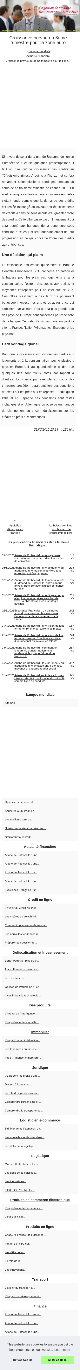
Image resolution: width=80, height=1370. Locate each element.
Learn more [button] (62, 1349)
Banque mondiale (39, 51)
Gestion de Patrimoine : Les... (23, 986)
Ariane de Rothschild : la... (21, 872)
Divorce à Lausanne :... (19, 1084)
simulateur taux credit (18, 836)
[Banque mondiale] (40, 16)
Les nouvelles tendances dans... (24, 1137)
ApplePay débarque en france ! (15, 529)
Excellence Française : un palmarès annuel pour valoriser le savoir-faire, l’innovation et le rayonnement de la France (36, 615)
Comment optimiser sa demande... (26, 925)
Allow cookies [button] (57, 1359)
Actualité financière (38, 55)
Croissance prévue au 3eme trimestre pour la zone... (38, 60)
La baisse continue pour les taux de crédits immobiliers (60, 529)
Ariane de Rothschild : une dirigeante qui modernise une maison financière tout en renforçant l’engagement (39, 570)
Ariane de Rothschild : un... (21, 1323)
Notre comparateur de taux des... (25, 828)
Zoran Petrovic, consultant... (22, 969)
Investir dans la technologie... (23, 995)
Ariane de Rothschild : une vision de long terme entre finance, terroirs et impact (39, 627)
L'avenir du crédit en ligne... (22, 907)
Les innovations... (15, 1181)
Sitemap (10, 702)
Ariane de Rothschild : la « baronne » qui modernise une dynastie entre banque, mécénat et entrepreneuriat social (39, 665)
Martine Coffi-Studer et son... (22, 1164)
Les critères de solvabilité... (21, 916)
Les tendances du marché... (22, 1049)
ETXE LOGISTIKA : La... (20, 1190)
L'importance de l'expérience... (24, 1208)
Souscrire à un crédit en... (21, 810)
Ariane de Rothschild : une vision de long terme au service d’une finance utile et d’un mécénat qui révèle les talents (39, 638)
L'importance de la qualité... (22, 1022)
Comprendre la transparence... (24, 1110)
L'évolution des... (15, 1216)
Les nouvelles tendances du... (23, 933)
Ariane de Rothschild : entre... (23, 1314)
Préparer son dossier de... (21, 942)
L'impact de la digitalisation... (22, 1040)
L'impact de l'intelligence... (21, 1013)
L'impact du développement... (23, 1296)
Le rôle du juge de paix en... (22, 1093)
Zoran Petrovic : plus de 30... (22, 960)
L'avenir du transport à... (20, 1287)
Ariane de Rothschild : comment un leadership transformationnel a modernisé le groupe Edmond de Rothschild (35, 652)
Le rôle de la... (14, 1260)
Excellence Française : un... (22, 889)
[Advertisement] (40, 105)
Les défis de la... (15, 1252)
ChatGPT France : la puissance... (25, 1234)
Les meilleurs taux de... (19, 819)
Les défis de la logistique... (21, 1146)
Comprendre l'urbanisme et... (23, 1101)
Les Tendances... (15, 978)
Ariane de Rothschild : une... (22, 854)
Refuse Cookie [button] (22, 1359)
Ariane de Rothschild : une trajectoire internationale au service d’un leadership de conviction (39, 558)
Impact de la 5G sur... (18, 1243)
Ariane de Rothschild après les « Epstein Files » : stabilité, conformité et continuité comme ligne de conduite (39, 678)
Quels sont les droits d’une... (22, 1075)
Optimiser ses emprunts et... (22, 802)
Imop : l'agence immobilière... (23, 1057)
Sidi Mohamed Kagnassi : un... (23, 1128)
